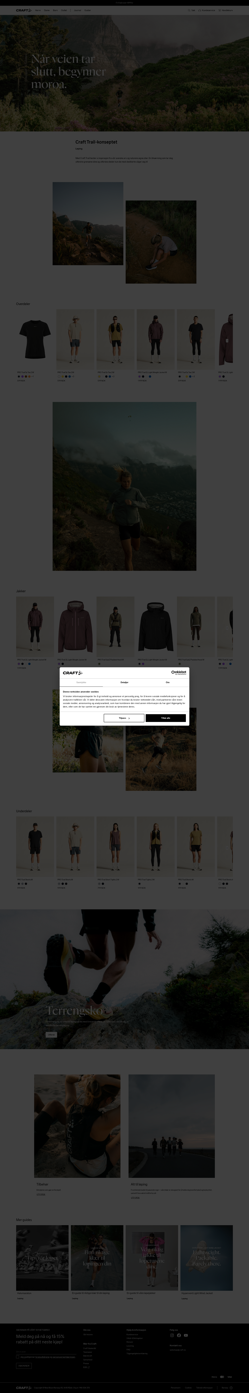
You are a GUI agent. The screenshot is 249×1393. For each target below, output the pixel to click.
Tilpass (122, 718)
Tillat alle (165, 718)
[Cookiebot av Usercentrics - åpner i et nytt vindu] (173, 673)
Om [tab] (167, 682)
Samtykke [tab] (81, 682)
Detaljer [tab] (125, 682)
